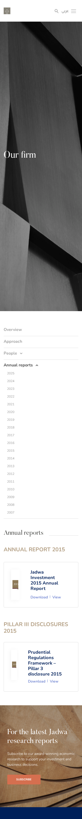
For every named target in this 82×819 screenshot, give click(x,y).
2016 (10, 443)
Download (39, 597)
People (10, 353)
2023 (10, 389)
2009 (10, 497)
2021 (10, 404)
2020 (10, 412)
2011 (10, 481)
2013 (10, 466)
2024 (10, 381)
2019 (10, 420)
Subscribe (23, 779)
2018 (10, 427)
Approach (13, 341)
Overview (13, 329)
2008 (10, 505)
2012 (10, 474)
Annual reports (18, 365)
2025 (10, 373)
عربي (65, 11)
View (56, 597)
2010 (10, 489)
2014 (10, 458)
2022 (10, 396)
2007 (10, 512)
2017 (10, 435)
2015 (10, 451)
